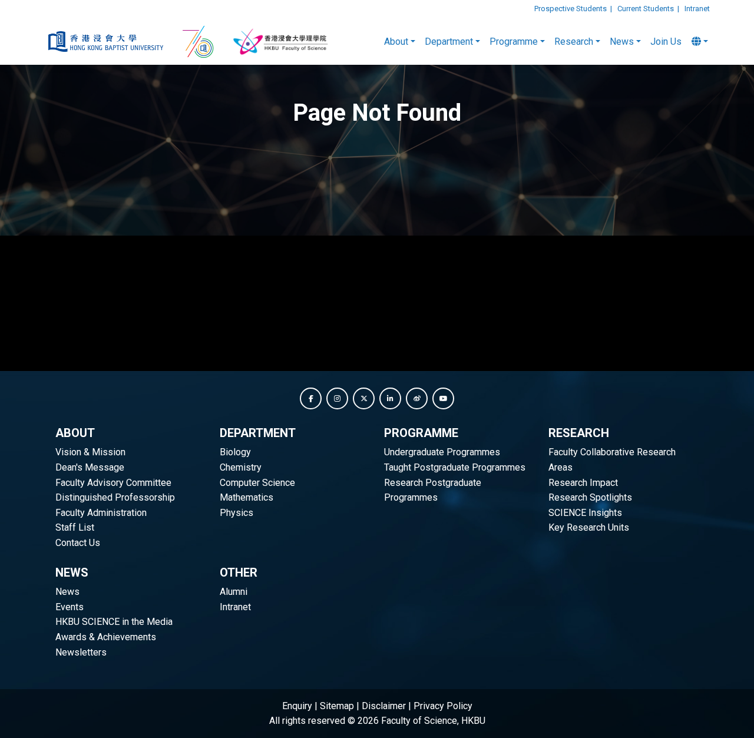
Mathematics (246, 497)
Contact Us (77, 542)
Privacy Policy (443, 705)
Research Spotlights (590, 497)
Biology (235, 452)
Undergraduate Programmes (442, 452)
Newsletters (81, 652)
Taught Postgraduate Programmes (454, 467)
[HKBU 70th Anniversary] (199, 41)
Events (69, 607)
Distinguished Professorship (115, 497)
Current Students (645, 8)
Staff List (74, 527)
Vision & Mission (90, 452)
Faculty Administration (101, 512)
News (67, 591)
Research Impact (583, 482)
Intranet (697, 8)
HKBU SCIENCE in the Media (114, 621)
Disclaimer (384, 705)
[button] (311, 398)
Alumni (233, 591)
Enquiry (297, 705)
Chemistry (241, 467)
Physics (236, 512)
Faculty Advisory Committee (113, 482)
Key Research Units (588, 527)
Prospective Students (570, 8)
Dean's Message (89, 467)
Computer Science (257, 482)
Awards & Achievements (105, 637)
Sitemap (337, 705)
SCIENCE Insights (585, 512)
